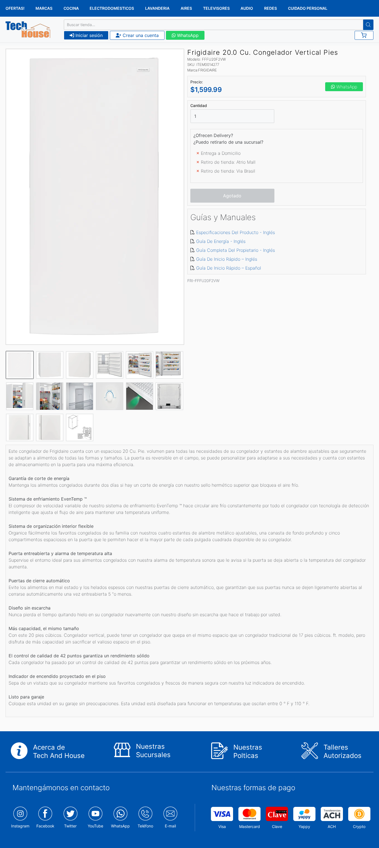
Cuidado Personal (307, 8)
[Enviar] (368, 24)
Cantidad (198, 105)
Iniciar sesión (88, 35)
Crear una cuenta (140, 35)
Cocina (71, 8)
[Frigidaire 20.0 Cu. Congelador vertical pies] (95, 196)
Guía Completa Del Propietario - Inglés (235, 250)
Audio (247, 8)
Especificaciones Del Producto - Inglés (235, 232)
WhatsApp (187, 35)
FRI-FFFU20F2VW (203, 280)
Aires (186, 8)
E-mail (170, 826)
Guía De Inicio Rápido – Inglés (226, 259)
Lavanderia (157, 8)
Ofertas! (15, 8)
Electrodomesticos (112, 8)
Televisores (216, 8)
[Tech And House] (28, 29)
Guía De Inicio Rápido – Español (228, 268)
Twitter (70, 826)
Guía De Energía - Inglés (221, 241)
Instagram (20, 826)
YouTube (95, 826)
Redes (270, 8)
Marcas (44, 8)
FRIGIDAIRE (207, 70)
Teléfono (145, 826)
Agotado (232, 195)
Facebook (45, 826)
